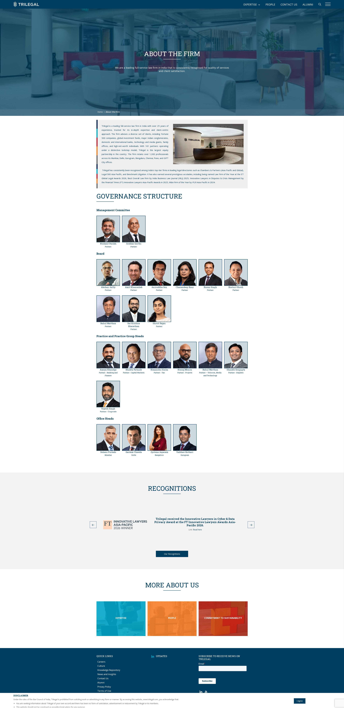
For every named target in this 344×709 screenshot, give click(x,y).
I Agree (300, 701)
